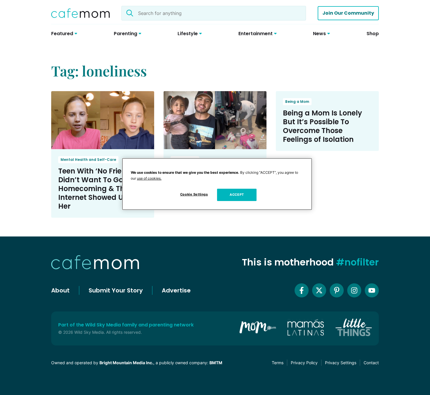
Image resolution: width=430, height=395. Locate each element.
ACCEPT (237, 195)
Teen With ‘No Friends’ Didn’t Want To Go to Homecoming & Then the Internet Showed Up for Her (102, 188)
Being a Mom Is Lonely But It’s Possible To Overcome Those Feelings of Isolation (322, 126)
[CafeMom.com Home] (80, 13)
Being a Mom (297, 101)
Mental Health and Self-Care (88, 159)
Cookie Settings (194, 194)
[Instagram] (354, 290)
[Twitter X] (319, 290)
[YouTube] (372, 290)
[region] (217, 184)
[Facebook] (302, 290)
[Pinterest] (337, 290)
